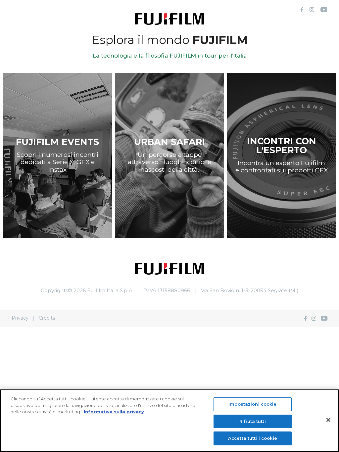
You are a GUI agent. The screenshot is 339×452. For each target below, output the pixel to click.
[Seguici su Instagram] (312, 9)
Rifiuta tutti (252, 421)
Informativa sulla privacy (114, 411)
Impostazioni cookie (252, 404)
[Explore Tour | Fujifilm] (169, 273)
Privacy (20, 318)
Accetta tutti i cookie (252, 438)
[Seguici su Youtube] (323, 9)
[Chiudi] (328, 420)
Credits (47, 318)
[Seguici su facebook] (302, 9)
